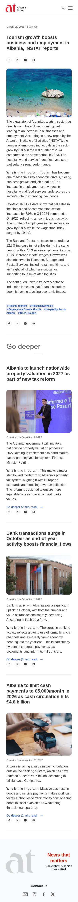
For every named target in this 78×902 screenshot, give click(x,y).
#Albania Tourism (17, 305)
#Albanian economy (41, 305)
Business (32, 26)
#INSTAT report (27, 313)
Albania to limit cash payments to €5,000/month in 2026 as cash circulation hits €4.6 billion (37, 693)
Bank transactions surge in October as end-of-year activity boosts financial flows (39, 539)
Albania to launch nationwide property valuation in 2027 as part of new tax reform (38, 373)
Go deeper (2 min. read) (23, 507)
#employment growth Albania (24, 309)
